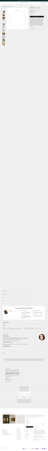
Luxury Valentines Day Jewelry (23, 359)
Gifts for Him (34, 358)
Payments (3, 297)
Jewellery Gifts (18, 359)
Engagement (20, 4)
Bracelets (31, 4)
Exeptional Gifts (23, 358)
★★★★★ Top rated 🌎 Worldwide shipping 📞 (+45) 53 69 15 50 (24, 0)
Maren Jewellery (32, 6)
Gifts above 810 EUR (27, 358)
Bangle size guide (19, 434)
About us (3, 300)
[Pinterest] (38, 441)
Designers (38, 4)
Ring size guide (18, 431)
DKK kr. (35, 2)
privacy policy (30, 400)
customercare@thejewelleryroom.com (8, 434)
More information (32, 28)
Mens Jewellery (16, 360)
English (38, 2)
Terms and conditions (27, 433)
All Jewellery (10, 4)
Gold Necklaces (8, 359)
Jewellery (15, 359)
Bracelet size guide (19, 433)
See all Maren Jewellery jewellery (7, 346)
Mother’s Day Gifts (21, 360)
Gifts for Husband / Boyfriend (39, 358)
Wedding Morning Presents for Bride (38, 360)
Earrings (28, 4)
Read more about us (7, 381)
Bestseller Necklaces (10, 358)
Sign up (24, 397)
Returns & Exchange (4, 294)
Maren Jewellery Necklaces (11, 360)
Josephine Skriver (5, 4)
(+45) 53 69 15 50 (6, 433)
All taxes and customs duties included (34, 10)
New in (14, 4)
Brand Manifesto (27, 431)
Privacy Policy (26, 438)
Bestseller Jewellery (6, 358)
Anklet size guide (19, 438)
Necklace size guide (19, 432)
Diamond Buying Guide (19, 439)
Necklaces (24, 4)
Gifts (34, 4)
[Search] (44, 2)
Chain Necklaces (15, 358)
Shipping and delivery (27, 434)
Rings (16, 4)
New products (32, 360)
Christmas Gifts (19, 358)
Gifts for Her (31, 358)
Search (25, 432)
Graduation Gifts (12, 359)
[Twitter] (35, 441)
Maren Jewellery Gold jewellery (35, 359)
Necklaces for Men (28, 360)
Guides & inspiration (42, 4)
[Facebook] (33, 441)
